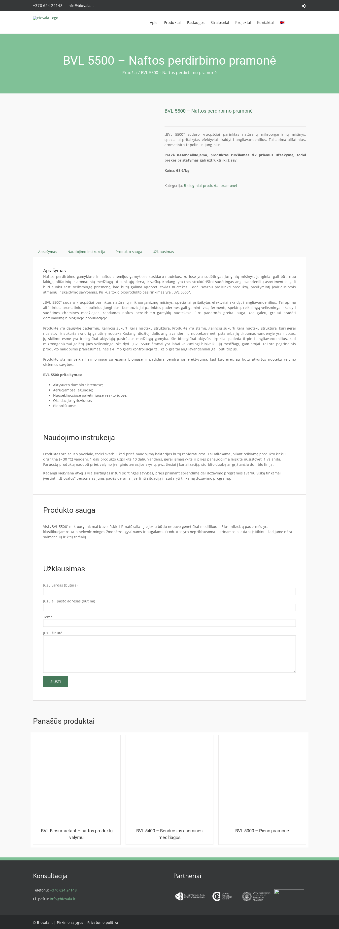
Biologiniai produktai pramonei (210, 185)
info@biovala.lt (81, 5)
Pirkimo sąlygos (70, 922)
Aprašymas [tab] (47, 251)
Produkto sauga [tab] (129, 251)
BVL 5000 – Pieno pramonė (262, 830)
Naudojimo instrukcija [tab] (86, 251)
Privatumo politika (102, 922)
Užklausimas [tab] (163, 251)
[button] (301, 22)
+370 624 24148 (48, 5)
